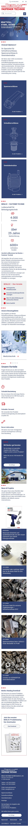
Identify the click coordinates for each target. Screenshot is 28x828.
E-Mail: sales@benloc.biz (7, 789)
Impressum (4, 819)
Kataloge (4, 800)
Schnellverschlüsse (7, 795)
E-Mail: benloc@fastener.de (8, 787)
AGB (20, 819)
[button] (24, 13)
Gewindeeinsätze (6, 798)
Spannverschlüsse (6, 793)
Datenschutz (13, 819)
